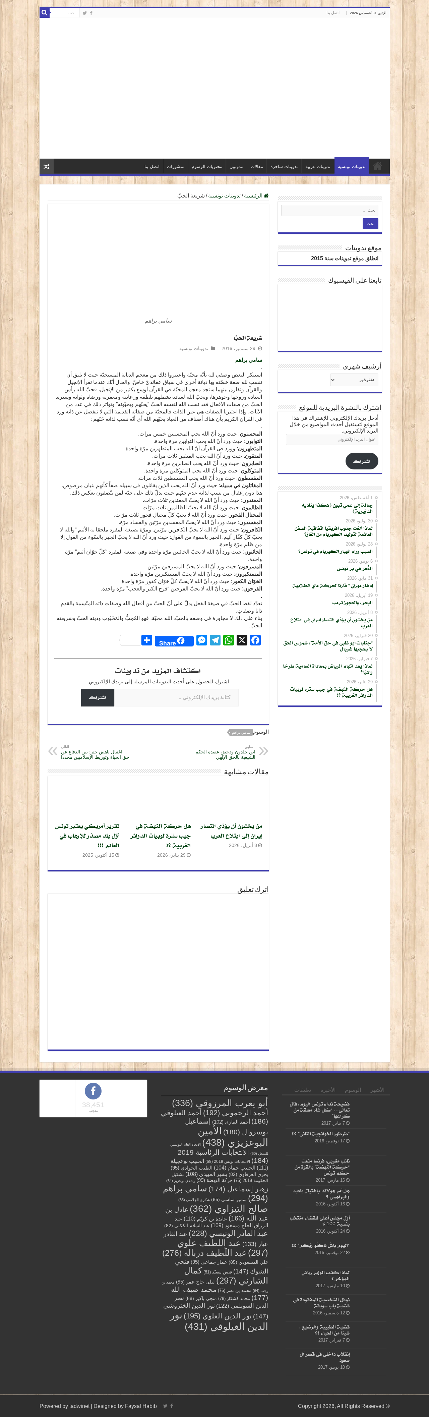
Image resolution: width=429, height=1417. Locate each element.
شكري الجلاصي (194, 1231)
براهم (242, 391)
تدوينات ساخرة (284, 197)
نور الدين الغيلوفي (219, 1352)
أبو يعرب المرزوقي (220, 1134)
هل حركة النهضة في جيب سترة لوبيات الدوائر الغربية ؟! (161, 866)
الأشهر (377, 1121)
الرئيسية (377, 197)
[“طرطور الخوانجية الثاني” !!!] (369, 1173)
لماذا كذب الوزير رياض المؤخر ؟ (326, 1306)
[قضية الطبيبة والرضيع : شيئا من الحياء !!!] (369, 1366)
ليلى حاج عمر (195, 1313)
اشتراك (97, 728)
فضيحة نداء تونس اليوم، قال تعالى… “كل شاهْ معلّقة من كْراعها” (320, 1141)
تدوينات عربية (317, 197)
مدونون (236, 197)
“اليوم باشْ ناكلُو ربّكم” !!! (321, 1276)
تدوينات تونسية (352, 197)
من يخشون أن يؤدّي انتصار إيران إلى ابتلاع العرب (231, 861)
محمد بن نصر (234, 1321)
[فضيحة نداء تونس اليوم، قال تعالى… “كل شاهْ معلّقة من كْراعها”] (369, 1143)
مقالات (257, 197)
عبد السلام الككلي (186, 1256)
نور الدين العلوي (218, 1347)
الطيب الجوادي (191, 1199)
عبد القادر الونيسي (228, 1264)
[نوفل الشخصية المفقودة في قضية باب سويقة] (369, 1339)
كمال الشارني (226, 1306)
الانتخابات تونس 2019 (227, 1192)
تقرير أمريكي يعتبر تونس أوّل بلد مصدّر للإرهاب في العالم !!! (87, 866)
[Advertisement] (215, 75)
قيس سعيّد (217, 1303)
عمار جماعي (209, 1293)
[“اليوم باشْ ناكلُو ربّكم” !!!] (369, 1284)
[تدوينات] (338, 153)
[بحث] (45, 13)
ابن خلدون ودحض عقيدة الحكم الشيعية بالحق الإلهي (225, 783)
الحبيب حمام (234, 1199)
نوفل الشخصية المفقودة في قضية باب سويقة (321, 1333)
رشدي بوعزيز (180, 1212)
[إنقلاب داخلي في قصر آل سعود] (369, 1393)
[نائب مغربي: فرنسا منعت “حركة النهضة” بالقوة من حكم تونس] (369, 1200)
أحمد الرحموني (235, 1144)
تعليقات (302, 1121)
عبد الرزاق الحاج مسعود (221, 1253)
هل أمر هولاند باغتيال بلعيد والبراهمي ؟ (321, 1224)
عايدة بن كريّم (205, 1250)
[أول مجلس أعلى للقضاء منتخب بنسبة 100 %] (369, 1257)
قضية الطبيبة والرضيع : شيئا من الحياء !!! (324, 1361)
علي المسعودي (248, 1293)
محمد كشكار (234, 1329)
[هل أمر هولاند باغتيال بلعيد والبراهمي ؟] (369, 1230)
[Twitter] (85, 13)
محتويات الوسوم (207, 197)
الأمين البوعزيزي (233, 1167)
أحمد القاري (231, 1153)
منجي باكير (201, 1329)
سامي (255, 391)
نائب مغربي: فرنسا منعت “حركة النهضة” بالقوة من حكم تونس (322, 1198)
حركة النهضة (214, 1211)
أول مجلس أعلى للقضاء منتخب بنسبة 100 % (320, 1252)
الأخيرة (327, 1121)
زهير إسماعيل (238, 1220)
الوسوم (353, 1121)
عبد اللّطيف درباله (204, 1284)
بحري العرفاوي (248, 1205)
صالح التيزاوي (229, 1240)
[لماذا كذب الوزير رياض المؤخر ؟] (369, 1312)
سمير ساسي (229, 1230)
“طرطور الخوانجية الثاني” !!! (321, 1164)
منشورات (175, 197)
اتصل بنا (333, 12)
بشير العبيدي (206, 1205)
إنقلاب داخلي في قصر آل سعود (325, 1388)
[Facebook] (91, 13)
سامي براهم (241, 763)
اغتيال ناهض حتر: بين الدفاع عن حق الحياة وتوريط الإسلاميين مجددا (95, 783)
